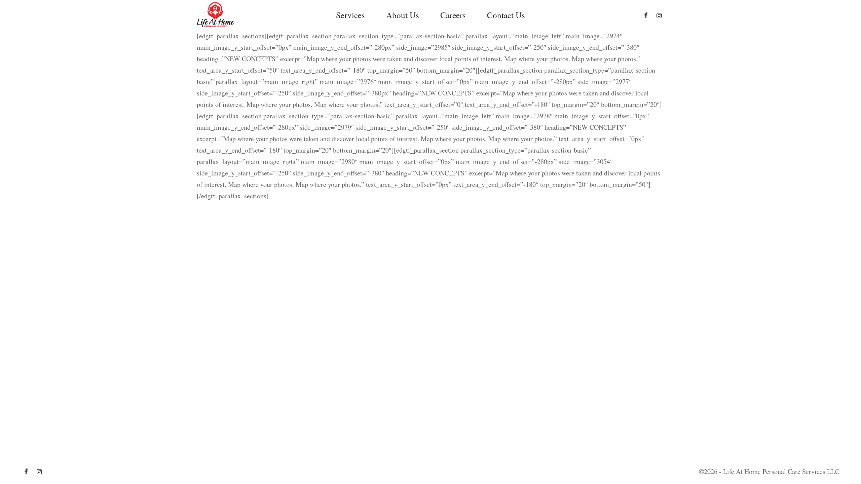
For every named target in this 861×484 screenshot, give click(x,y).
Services (350, 15)
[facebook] (645, 16)
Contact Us (506, 15)
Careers (453, 15)
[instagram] (659, 16)
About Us (402, 15)
